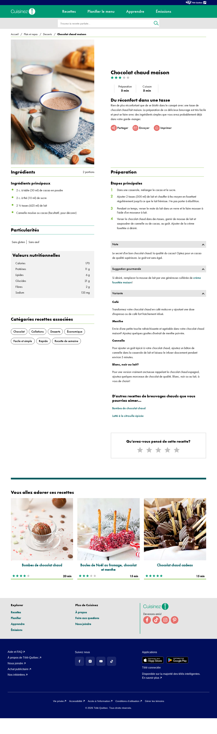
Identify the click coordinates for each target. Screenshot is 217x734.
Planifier (16, 618)
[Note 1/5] (140, 450)
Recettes (16, 612)
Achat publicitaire (18, 669)
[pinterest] (174, 620)
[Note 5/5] (177, 450)
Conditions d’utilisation (127, 701)
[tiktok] (156, 620)
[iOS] (153, 660)
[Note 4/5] (167, 450)
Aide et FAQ (15, 651)
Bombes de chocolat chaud (129, 408)
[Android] (177, 660)
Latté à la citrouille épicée (128, 416)
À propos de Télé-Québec (23, 657)
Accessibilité (75, 701)
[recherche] (156, 23)
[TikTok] (111, 661)
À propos (81, 612)
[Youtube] (100, 661)
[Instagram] (90, 661)
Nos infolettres (16, 674)
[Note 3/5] (158, 450)
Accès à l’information (99, 701)
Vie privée (58, 701)
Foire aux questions (87, 618)
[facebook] (147, 620)
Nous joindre (83, 624)
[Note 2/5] (149, 450)
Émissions (16, 630)
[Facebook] (79, 661)
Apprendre (18, 624)
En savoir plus (150, 677)
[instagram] (165, 620)
